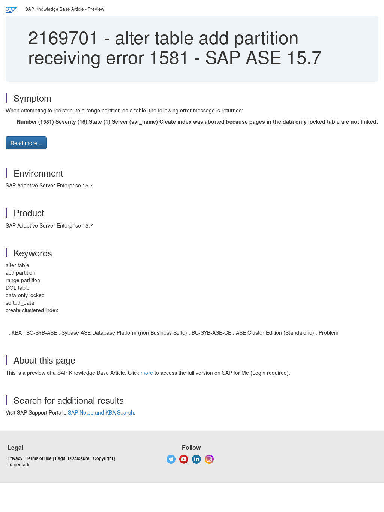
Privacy (15, 458)
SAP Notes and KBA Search (101, 412)
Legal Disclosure (72, 458)
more (147, 372)
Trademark (18, 464)
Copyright (103, 458)
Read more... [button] (26, 143)
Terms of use (39, 458)
